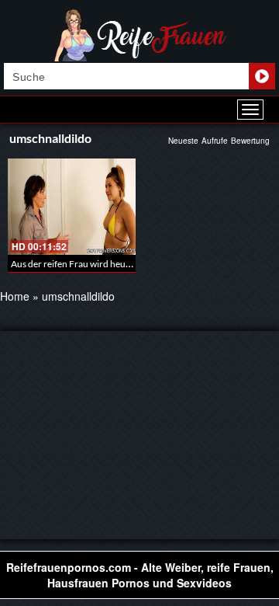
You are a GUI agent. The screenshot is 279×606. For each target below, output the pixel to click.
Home (14, 296)
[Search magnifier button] (262, 76)
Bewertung (250, 140)
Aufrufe (215, 140)
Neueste (183, 140)
